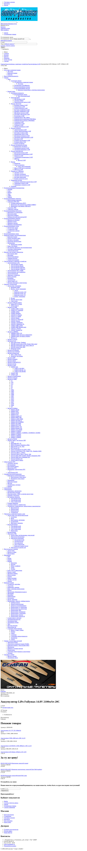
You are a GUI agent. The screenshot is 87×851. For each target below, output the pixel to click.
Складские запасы (16, 80)
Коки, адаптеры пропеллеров (15, 589)
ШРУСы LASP (18, 169)
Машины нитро (12, 221)
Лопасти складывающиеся (18, 605)
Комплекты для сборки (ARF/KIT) (21, 206)
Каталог (6, 55)
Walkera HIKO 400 (16, 417)
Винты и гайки (11, 552)
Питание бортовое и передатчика (17, 282)
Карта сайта (7, 822)
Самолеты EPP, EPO (13, 201)
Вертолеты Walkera (13, 215)
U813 (12, 399)
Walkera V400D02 (16, 436)
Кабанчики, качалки (13, 587)
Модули (9, 483)
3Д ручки (20, 84)
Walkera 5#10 (14, 411)
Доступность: (4, 694)
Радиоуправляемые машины (12, 218)
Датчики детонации (20, 174)
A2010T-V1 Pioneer (16, 315)
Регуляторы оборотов (13, 497)
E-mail (2, 42)
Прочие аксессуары (16, 299)
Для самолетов (18, 543)
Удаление (13, 186)
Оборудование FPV (9, 462)
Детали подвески (16, 128)
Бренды (6, 56)
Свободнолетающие (13, 260)
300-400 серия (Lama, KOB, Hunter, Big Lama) (24, 344)
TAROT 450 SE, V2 (20, 370)
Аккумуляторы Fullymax (18, 267)
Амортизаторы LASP (20, 129)
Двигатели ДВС (12, 533)
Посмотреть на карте (10, 846)
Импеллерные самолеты (14, 200)
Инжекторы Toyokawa (20, 146)
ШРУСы (16, 159)
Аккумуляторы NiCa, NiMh (15, 270)
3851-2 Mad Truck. (16, 354)
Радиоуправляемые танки (11, 233)
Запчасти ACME (12, 307)
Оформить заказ (5, 28)
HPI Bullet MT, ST (16, 443)
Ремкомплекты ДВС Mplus (22, 117)
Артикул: (3, 693)
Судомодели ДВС (12, 229)
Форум (6, 5)
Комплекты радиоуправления (16, 475)
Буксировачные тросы (20, 94)
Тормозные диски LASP (21, 183)
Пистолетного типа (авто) (18, 477)
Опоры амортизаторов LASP (22, 131)
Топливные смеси (12, 657)
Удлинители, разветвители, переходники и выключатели (23, 506)
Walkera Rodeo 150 (16, 426)
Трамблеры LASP (19, 123)
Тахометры (14, 638)
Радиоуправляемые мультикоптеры (14, 188)
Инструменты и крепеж (11, 549)
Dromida (9, 189)
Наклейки (10, 595)
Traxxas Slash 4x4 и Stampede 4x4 (20, 457)
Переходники (15, 509)
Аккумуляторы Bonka (17, 266)
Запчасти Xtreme (12, 439)
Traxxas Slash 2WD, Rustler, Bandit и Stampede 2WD (25, 455)
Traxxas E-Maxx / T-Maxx (18, 452)
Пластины (14, 563)
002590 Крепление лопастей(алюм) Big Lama (14, 775)
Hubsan (9, 192)
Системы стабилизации (14, 249)
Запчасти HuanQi (12, 359)
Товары (6, 77)
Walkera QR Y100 (16, 425)
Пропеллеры (11, 243)
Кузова (13, 298)
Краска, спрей (11, 572)
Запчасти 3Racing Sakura (14, 302)
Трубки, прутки (12, 579)
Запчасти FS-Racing (13, 350)
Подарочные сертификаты (22, 85)
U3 (12, 385)
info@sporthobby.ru (9, 844)
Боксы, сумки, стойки (17, 630)
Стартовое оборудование (14, 628)
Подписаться (4, 790)
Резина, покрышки (19, 296)
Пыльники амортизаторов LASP (23, 137)
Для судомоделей (16, 501)
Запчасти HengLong (13, 353)
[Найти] (17, 22)
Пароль (3, 44)
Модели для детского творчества (13, 252)
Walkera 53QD (15, 413)
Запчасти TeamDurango (14, 376)
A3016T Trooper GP (16, 330)
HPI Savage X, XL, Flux (17, 446)
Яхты (9, 232)
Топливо (9, 653)
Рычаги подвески (19, 143)
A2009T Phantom (16, 313)
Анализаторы (11, 279)
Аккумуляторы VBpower (18, 269)
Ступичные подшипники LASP (23, 157)
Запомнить (5, 49)
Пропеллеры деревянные (18, 612)
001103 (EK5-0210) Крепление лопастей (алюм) (14, 763)
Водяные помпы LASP (21, 105)
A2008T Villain (15, 312)
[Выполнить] (30, 39)
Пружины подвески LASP (22, 136)
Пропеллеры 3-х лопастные (19, 607)
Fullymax (3, 691)
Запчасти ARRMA (12, 331)
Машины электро (12, 223)
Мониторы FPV (12, 468)
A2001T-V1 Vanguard (17, 310)
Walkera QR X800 (16, 423)
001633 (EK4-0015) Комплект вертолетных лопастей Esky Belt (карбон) (21, 769)
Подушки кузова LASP (21, 132)
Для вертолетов (18, 541)
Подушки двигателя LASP (22, 114)
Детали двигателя (16, 103)
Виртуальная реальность (11, 76)
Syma (9, 191)
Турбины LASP (18, 125)
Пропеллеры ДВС (16, 610)
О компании (7, 816)
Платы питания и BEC (14, 238)
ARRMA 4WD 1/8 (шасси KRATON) (21, 335)
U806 (12, 394)
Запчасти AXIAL (12, 339)
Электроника (8, 489)
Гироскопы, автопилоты (14, 491)
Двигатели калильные (17, 538)
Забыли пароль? (9, 44)
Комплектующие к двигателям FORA (18, 645)
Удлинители (14, 512)
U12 (12, 383)
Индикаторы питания (13, 492)
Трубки (13, 569)
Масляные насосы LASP (21, 113)
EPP (8, 556)
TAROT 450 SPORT (20, 371)
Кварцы (9, 486)
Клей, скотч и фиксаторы (14, 570)
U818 (12, 403)
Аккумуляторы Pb (12, 273)
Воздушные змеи (12, 253)
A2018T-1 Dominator (17, 322)
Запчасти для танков (17, 356)
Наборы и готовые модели (15, 648)
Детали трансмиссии (17, 151)
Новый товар (11, 91)
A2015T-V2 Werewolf (17, 319)
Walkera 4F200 (15, 409)
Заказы (6, 32)
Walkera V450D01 (16, 437)
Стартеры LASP (19, 122)
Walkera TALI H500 (16, 429)
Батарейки (10, 278)
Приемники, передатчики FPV (16, 469)
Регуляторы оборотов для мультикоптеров (19, 247)
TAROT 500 (14, 373)
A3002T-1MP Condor (17, 325)
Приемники (10, 480)
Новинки (6, 58)
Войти (2, 40)
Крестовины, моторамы (18, 520)
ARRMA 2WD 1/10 (16, 333)
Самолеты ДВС (11, 207)
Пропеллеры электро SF (18, 616)
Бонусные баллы (9, 814)
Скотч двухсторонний (24, 166)
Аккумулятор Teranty (17, 264)
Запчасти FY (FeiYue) (13, 351)
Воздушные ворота (13, 466)
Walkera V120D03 (16, 431)
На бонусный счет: (7, 707)
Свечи (13, 633)
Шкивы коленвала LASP (21, 126)
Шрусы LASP (22, 160)
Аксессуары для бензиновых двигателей (22, 535)
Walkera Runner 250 (16, 428)
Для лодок (10, 585)
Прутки (13, 564)
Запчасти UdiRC (12, 379)
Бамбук (9, 559)
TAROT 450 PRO (19, 368)
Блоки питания (11, 276)
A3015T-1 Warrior (16, 328)
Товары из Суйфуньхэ (17, 171)
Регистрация (8, 40)
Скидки (6, 61)
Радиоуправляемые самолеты (12, 198)
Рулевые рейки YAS (20, 142)
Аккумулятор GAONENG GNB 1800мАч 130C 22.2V (16, 746)
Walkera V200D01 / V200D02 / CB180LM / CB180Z (25, 432)
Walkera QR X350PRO (17, 422)
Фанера (9, 581)
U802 (12, 390)
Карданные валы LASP (21, 152)
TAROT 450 (14, 367)
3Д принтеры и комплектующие (23, 82)
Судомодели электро (13, 230)
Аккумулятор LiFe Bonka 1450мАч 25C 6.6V (14, 752)
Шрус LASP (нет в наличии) (22, 168)
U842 (12, 405)
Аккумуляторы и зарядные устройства (17, 64)
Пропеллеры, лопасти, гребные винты (18, 601)
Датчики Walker (18, 100)
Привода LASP (18, 155)
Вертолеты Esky (12, 214)
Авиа (9, 79)
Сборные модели (12, 258)
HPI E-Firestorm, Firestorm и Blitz (20, 445)
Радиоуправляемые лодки (11, 226)
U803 (12, 391)
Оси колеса (10, 598)
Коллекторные (11, 532)
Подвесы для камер (13, 240)
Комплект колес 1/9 (19, 295)
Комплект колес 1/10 (20, 292)
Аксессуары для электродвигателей (17, 515)
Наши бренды (8, 832)
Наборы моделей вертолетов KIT (17, 217)
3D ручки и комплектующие (12, 70)
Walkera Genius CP (16, 416)
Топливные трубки (13, 622)
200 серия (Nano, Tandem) (18, 342)
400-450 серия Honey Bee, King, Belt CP (22, 345)
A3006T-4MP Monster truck (18, 327)
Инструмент (11, 553)
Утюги (13, 639)
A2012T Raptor (15, 318)
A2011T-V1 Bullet (16, 316)
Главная (6, 53)
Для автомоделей (16, 500)
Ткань (12, 567)
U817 (12, 402)
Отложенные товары (10, 34)
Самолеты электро (12, 209)
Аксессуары (10, 550)
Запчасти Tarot (11, 365)
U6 (12, 387)
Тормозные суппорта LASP (22, 185)
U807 (12, 396)
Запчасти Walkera (12, 408)
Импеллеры (14, 530)
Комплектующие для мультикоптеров (15, 235)
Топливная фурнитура (13, 619)
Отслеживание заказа (7, 39)
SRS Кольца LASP (19, 99)
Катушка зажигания (20, 177)
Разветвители (15, 511)
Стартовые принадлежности (19, 636)
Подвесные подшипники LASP (23, 154)
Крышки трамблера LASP (21, 111)
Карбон (9, 561)
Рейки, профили (15, 566)
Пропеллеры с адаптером (18, 613)
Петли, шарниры (12, 599)
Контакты (7, 3)
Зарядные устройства (13, 275)
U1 (12, 380)
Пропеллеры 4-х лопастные (19, 608)
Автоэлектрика (15, 97)
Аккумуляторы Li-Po (34, 64)
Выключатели (15, 507)
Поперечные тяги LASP (21, 134)
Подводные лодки (12, 227)
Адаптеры (14, 517)
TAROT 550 (14, 374)
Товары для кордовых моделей (13, 641)
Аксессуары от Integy (17, 460)
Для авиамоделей (16, 498)
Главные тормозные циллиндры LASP (25, 181)
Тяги (8, 624)
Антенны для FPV (12, 463)
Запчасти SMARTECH (14, 362)
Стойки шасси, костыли (14, 618)
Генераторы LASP (19, 106)
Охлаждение (14, 521)
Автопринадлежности (17, 93)
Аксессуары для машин (14, 286)
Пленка (9, 576)
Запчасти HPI (11, 357)
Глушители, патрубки (13, 584)
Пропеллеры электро (17, 615)
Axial (12, 442)
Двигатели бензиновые (17, 537)
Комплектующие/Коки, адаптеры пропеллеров (31, 90)
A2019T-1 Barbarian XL (17, 324)
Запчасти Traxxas (12, 377)
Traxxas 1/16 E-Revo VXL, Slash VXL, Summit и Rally (26, 451)
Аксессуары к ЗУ (12, 281)
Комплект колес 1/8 (19, 293)
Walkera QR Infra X (16, 420)
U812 (12, 397)
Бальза (9, 558)
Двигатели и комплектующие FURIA (18, 644)
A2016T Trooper (15, 321)
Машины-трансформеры (14, 224)
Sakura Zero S (15, 305)
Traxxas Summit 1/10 (16, 458)
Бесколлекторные (12, 524)
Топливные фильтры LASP (22, 149)
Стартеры (13, 634)
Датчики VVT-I (18, 172)
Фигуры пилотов (12, 625)
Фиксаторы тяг (11, 627)
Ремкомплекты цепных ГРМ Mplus (24, 120)
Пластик (9, 74)
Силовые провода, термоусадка (16, 504)
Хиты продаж (8, 59)
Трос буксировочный (24, 96)
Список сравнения (9, 807)
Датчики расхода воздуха (21, 175)
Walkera (9, 197)
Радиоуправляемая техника (22, 87)
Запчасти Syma (11, 364)
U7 (12, 388)
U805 (12, 393)
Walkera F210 (14, 414)
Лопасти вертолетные (17, 604)
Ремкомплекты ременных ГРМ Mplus (25, 119)
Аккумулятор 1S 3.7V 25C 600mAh (11, 730)
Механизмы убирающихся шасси (17, 592)
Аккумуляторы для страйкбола (16, 272)
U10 (12, 382)
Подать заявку (8, 831)
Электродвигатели (12, 250)
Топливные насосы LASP (21, 148)
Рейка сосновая (11, 578)
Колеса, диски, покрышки (18, 289)
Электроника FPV (12, 472)
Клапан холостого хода (21, 178)
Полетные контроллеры (14, 241)
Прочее (13, 162)
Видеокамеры (11, 465)
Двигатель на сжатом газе (18, 547)
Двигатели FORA (12, 642)
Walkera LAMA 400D (17, 419)
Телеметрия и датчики (13, 484)
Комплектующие (12, 73)
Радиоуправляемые (13, 256)
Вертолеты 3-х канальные (14, 212)
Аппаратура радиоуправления (12, 474)
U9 (12, 406)
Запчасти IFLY (11, 361)
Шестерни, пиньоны (17, 523)
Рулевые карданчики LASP (22, 140)
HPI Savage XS (15, 448)
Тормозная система (16, 180)
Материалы (7, 555)
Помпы (13, 631)
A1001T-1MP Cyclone (17, 308)
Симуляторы (7, 488)
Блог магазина (8, 820)
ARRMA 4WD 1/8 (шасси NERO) (20, 336)
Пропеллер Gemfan (16, 244)
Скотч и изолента (19, 165)
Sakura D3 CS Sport (16, 304)
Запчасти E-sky (11, 341)
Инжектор (17, 163)
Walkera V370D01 (16, 434)
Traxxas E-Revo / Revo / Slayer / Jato (21, 454)
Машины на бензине (13, 220)
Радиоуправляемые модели (22, 88)
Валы (12, 518)
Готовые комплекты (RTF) (18, 203)
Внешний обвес (15, 287)
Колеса (9, 590)
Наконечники (11, 596)
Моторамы (10, 593)
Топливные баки (12, 621)
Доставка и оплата (9, 2)
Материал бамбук (12, 573)
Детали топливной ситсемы (19, 145)
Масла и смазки (12, 656)
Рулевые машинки (12, 503)
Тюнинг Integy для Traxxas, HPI (16, 440)
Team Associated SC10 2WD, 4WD (20, 449)
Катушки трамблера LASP (22, 110)
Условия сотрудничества (11, 829)
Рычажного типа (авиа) (17, 478)
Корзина (3, 27)
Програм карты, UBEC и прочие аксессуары (20, 494)
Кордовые (10, 255)
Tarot (8, 194)
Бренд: (3, 690)
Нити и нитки (11, 575)
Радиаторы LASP (19, 116)
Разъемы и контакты (13, 495)
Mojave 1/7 (14, 338)
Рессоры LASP (18, 139)
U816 (12, 400)
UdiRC (9, 195)
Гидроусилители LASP (21, 108)
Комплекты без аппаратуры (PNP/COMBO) (23, 204)
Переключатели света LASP (22, 102)
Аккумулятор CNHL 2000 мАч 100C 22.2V (13, 738)
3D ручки (10, 71)
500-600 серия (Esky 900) (18, 347)
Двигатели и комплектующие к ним (14, 514)
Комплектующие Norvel (21, 546)
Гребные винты (15, 602)
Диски (16, 290)
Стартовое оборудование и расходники (18, 651)
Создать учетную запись (8, 45)
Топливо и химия (9, 654)
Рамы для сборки (12, 246)
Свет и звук (14, 301)
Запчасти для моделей (10, 284)
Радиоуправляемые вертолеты (12, 211)
